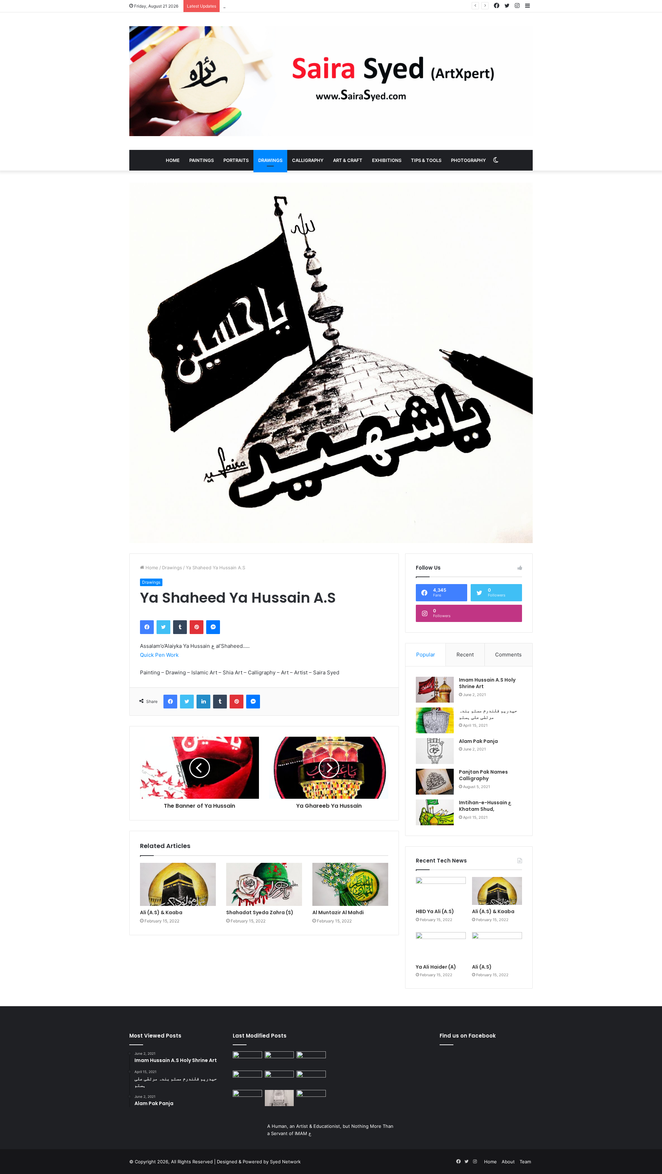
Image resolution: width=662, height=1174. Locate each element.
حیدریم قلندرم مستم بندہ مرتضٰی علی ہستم (488, 714)
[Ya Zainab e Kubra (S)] (279, 1098)
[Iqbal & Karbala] (247, 1098)
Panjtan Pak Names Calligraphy (483, 775)
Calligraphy (307, 160)
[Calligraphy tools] (311, 1059)
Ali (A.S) (482, 966)
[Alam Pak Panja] (435, 751)
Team (525, 1161)
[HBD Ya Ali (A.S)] (441, 891)
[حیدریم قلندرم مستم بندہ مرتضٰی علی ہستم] (435, 720)
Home (173, 160)
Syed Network (285, 1161)
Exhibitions (386, 160)
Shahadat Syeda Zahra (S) (259, 912)
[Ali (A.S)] (497, 946)
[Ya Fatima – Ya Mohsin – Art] (247, 1059)
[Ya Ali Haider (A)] (441, 946)
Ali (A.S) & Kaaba (161, 912)
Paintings (201, 160)
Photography (468, 160)
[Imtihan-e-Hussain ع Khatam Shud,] (435, 812)
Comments (508, 654)
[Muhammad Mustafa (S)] (311, 1079)
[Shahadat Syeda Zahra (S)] (264, 884)
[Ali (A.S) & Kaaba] (178, 884)
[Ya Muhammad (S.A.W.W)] (247, 1079)
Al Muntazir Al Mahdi (338, 912)
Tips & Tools (426, 160)
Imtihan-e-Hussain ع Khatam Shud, (485, 806)
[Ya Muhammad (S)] (279, 1059)
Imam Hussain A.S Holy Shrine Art (487, 683)
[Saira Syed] (331, 81)
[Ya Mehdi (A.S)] (311, 1098)
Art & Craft (347, 160)
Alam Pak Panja (478, 741)
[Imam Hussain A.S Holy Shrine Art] (435, 690)
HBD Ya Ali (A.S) (435, 911)
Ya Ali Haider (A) (240, 6)
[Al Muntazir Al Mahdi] (350, 884)
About (508, 1161)
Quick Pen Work (159, 655)
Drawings (270, 160)
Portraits (236, 160)
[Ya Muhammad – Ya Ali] (279, 1079)
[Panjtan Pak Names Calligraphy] (435, 782)
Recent (465, 654)
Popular (425, 654)
